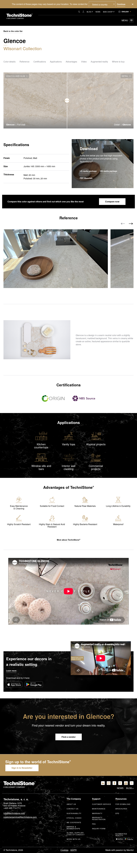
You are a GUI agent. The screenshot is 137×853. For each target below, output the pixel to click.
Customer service (101, 804)
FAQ (94, 824)
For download (122, 804)
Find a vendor (69, 736)
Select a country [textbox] (99, 4)
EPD (117, 813)
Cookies (64, 850)
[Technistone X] (132, 783)
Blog (89, 12)
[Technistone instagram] (109, 783)
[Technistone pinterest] (120, 783)
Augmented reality (121, 835)
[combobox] (102, 4)
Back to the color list (12, 31)
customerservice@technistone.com (20, 817)
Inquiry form (98, 829)
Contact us (72, 809)
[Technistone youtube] (126, 783)
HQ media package (108, 171)
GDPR (73, 850)
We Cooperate (74, 822)
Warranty (97, 813)
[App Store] (14, 684)
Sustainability (74, 813)
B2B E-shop (108, 12)
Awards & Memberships (73, 828)
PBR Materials (86, 178)
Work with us (73, 839)
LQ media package (88, 171)
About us (71, 804)
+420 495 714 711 (12, 808)
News (98, 12)
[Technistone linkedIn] (103, 783)
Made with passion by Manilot (119, 850)
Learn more (11, 670)
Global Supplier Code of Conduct (76, 834)
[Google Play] (34, 684)
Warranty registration (99, 818)
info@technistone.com (14, 813)
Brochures (121, 809)
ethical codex (74, 818)
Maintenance (98, 809)
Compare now (112, 201)
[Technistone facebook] (114, 783)
